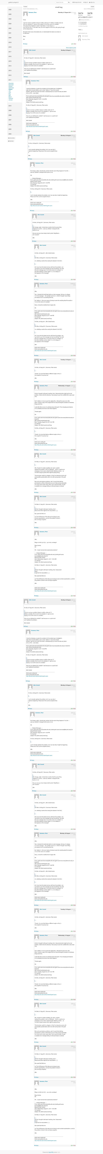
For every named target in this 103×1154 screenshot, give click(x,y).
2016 (10, 56)
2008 (10, 115)
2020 (10, 37)
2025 (10, 14)
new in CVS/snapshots (89, 8)
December (11, 83)
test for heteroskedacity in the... (30, 8)
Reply (25, 44)
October (10, 86)
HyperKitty (51, 1152)
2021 (10, 33)
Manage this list (77, 2)
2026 (10, 9)
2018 (10, 47)
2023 (10, 23)
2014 (10, 66)
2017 (10, 52)
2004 (10, 134)
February (11, 98)
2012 (10, 75)
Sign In (86, 2)
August (10, 89)
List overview (12, 138)
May (10, 94)
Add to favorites (83, 26)
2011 (10, 80)
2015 (10, 61)
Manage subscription (84, 19)
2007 (10, 120)
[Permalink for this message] (75, 13)
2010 (10, 106)
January (10, 100)
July (9, 91)
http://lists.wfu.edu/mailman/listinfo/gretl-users (37, 126)
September (11, 88)
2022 (10, 28)
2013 (10, 70)
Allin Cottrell (32, 50)
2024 (10, 19)
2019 (10, 42)
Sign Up (92, 2)
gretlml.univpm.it (13, 2)
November (11, 84)
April (10, 95)
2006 (10, 124)
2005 (10, 129)
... (27, 108)
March (10, 97)
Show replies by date (71, 47)
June (10, 92)
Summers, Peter (33, 12)
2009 (10, 110)
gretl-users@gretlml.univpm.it (85, 17)
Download (11, 141)
